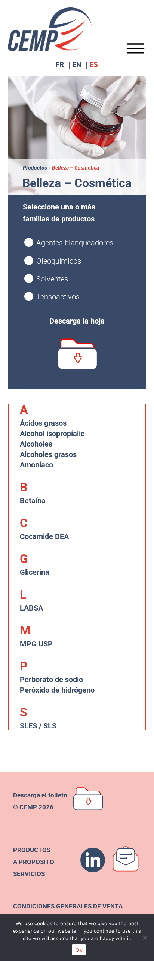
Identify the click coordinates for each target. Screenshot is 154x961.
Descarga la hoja (77, 320)
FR (60, 65)
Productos (35, 168)
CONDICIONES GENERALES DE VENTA (68, 906)
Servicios (29, 873)
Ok (79, 950)
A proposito (33, 862)
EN (76, 65)
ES (93, 65)
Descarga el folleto (40, 795)
